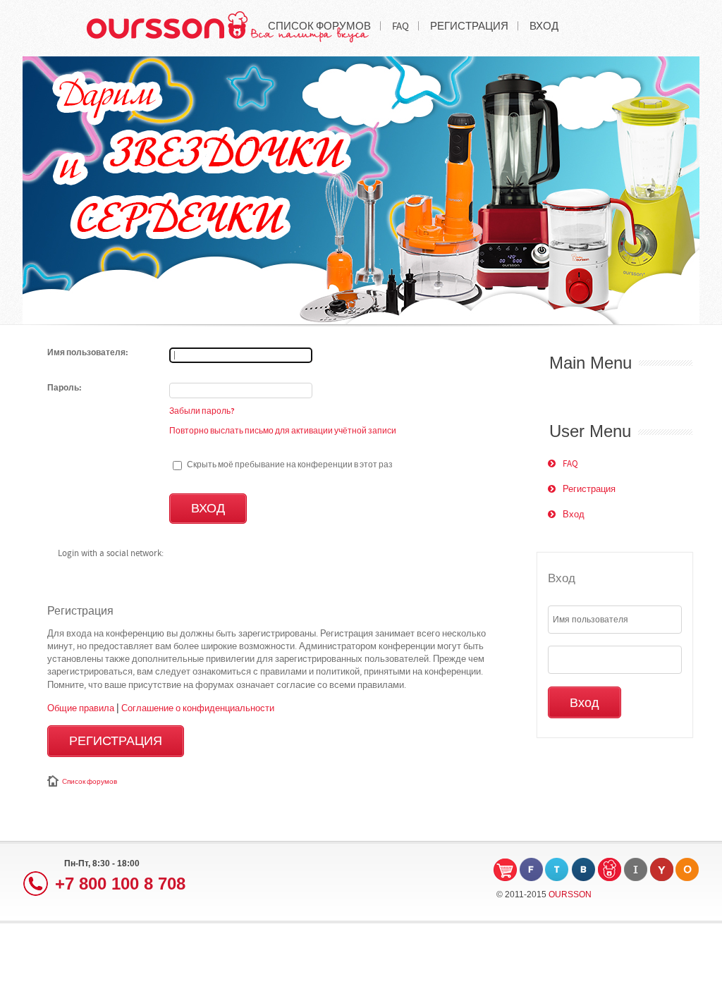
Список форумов (89, 782)
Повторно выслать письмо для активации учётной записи (282, 431)
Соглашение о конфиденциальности (197, 707)
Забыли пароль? (202, 411)
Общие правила (80, 707)
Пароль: (64, 388)
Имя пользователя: (87, 353)
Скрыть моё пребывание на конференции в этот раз (289, 464)
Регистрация (115, 741)
